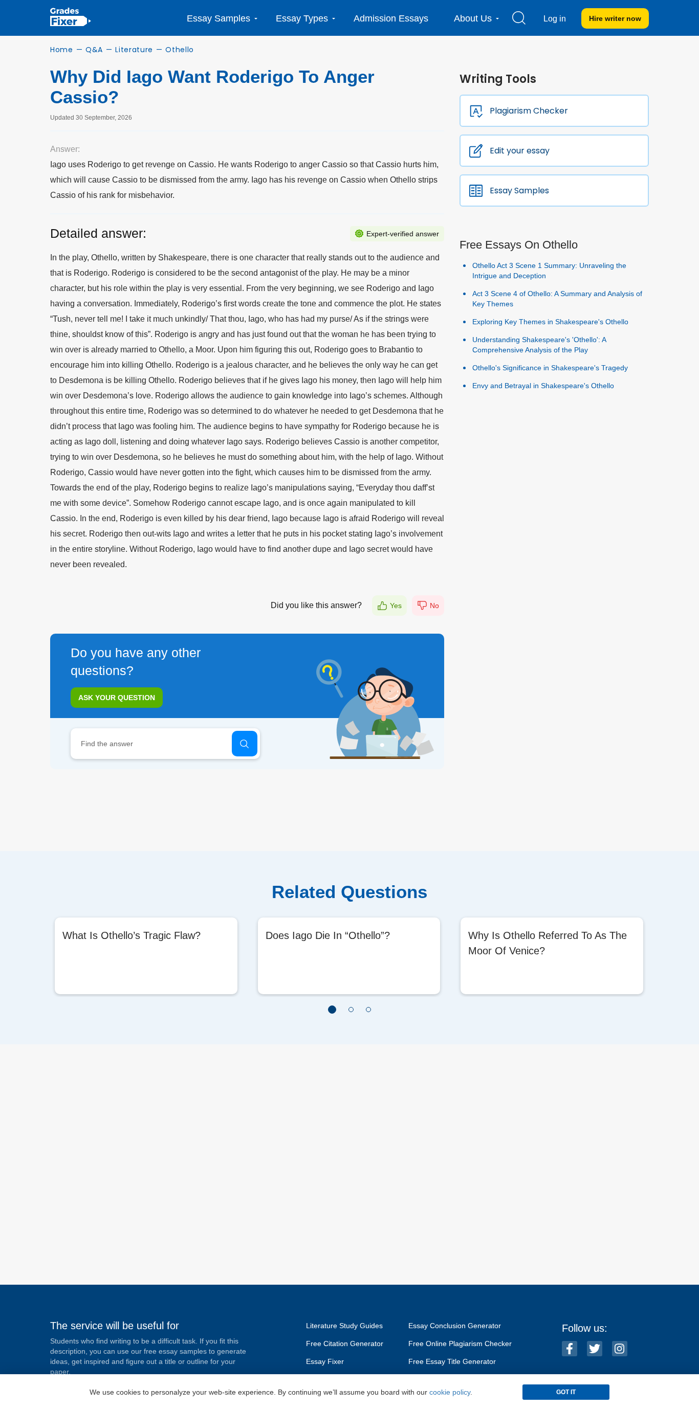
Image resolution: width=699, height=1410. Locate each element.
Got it (566, 1392)
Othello (179, 49)
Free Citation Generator (344, 1343)
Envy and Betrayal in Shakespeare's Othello (543, 386)
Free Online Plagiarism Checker (460, 1343)
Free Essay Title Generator (452, 1361)
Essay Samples (519, 190)
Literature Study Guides (344, 1326)
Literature (134, 49)
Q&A (94, 49)
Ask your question (116, 697)
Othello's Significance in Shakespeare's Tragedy (550, 368)
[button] (332, 1009)
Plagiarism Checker (529, 111)
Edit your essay (520, 150)
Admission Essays (391, 18)
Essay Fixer (325, 1361)
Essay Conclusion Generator (454, 1326)
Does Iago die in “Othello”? (328, 935)
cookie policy (449, 1392)
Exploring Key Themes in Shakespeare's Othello (550, 322)
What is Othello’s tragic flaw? (131, 935)
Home (61, 49)
